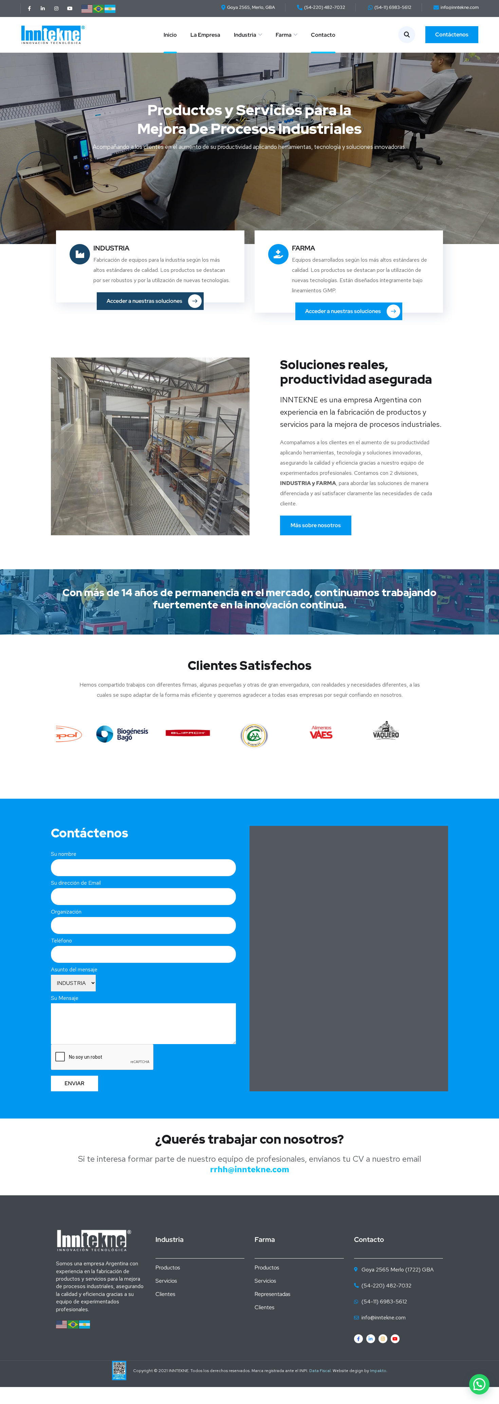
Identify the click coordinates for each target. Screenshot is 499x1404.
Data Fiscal (320, 1370)
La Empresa (205, 34)
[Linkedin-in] (43, 8)
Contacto (323, 34)
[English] (87, 8)
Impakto (378, 1370)
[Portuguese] (99, 8)
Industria (245, 34)
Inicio (170, 34)
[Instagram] (56, 8)
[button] (479, 1384)
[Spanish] (110, 8)
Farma (284, 34)
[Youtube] (70, 8)
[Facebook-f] (29, 8)
